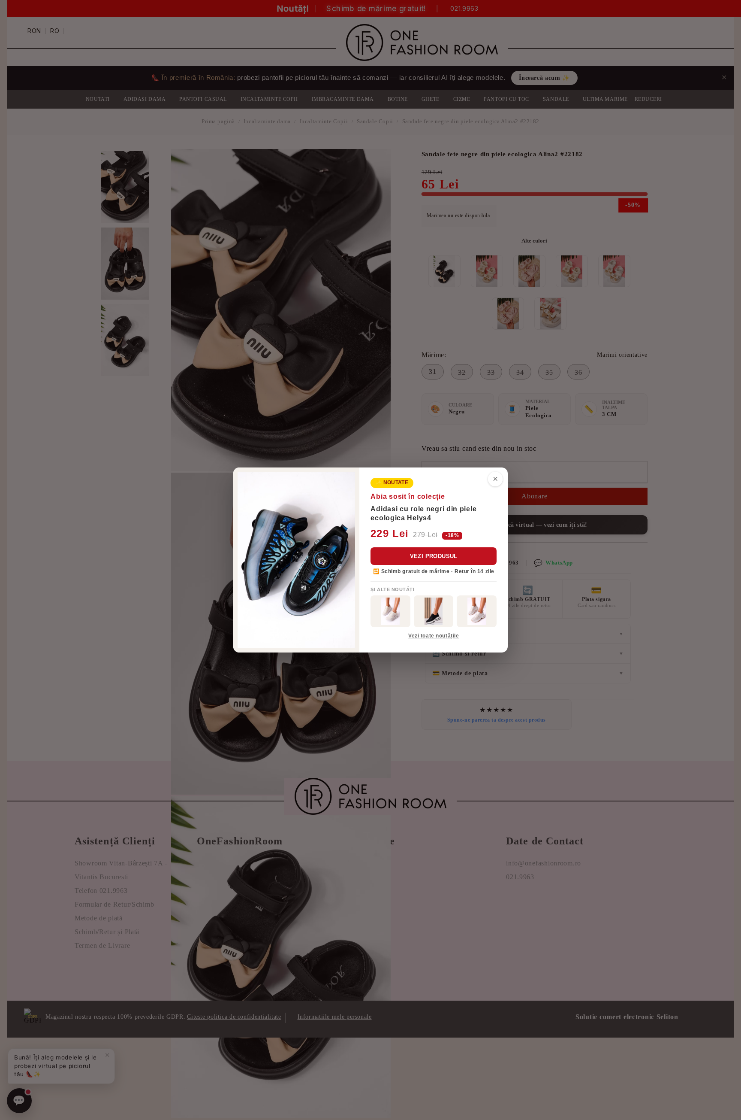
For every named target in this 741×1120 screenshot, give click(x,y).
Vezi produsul (434, 556)
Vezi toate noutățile (433, 635)
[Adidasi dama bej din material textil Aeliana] (477, 611)
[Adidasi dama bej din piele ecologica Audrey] (390, 611)
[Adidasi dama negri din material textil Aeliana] (434, 611)
